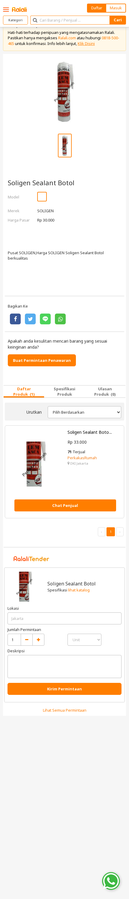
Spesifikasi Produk (64, 391)
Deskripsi (16, 650)
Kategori (15, 20)
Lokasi (13, 608)
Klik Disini (86, 43)
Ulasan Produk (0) (105, 391)
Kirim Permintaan (64, 689)
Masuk (116, 7)
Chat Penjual (65, 505)
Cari (118, 19)
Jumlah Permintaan (24, 629)
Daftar (96, 7)
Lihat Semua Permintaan (64, 710)
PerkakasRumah (82, 457)
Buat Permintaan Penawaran (42, 360)
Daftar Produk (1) (24, 391)
